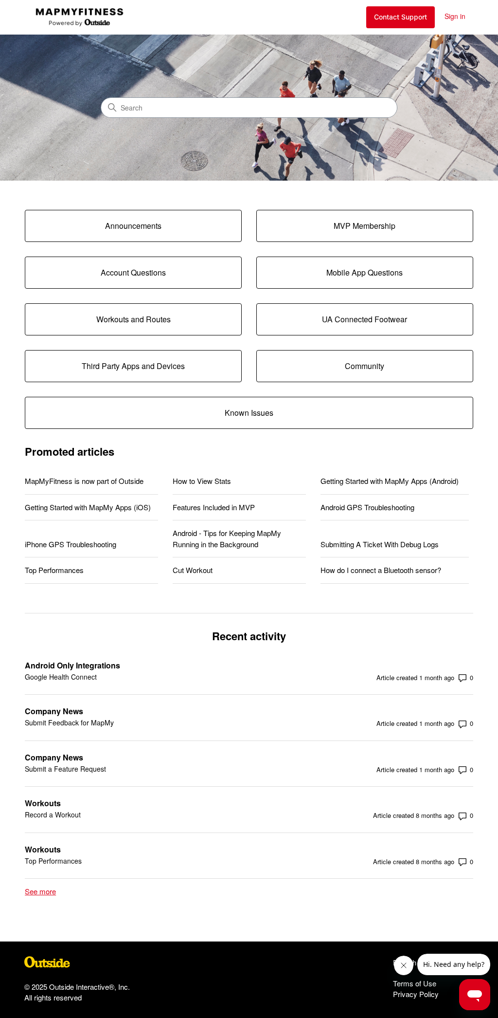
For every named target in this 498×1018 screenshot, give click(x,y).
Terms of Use (414, 983)
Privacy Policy (416, 994)
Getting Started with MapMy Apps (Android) (389, 481)
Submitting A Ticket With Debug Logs (379, 544)
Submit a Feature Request (65, 769)
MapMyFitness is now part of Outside (84, 481)
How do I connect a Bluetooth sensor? (380, 570)
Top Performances (54, 570)
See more (40, 891)
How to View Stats (202, 481)
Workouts (43, 803)
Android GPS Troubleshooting (367, 507)
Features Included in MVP (214, 507)
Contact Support (400, 17)
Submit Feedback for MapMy (69, 722)
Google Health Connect (61, 677)
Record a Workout (53, 814)
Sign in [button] (455, 16)
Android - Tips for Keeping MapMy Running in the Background (227, 538)
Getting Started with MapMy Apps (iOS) (88, 507)
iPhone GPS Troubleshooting (70, 544)
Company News (54, 711)
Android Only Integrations (72, 665)
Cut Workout (193, 570)
